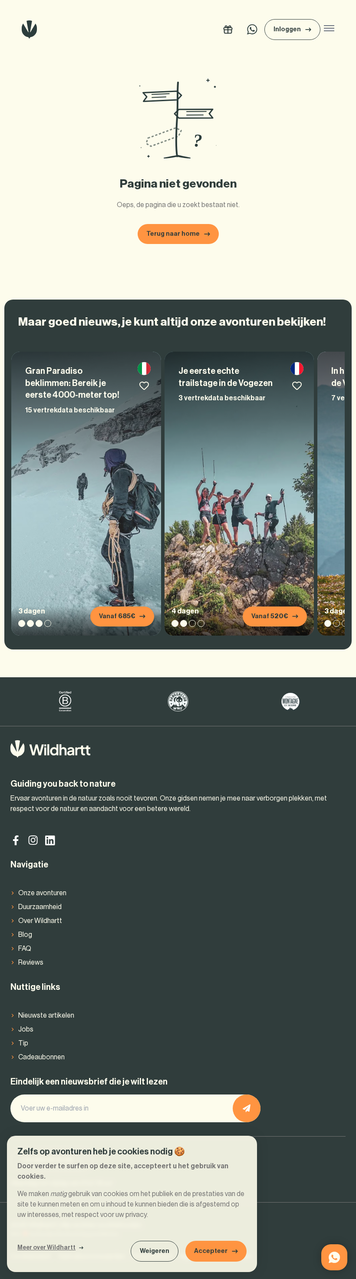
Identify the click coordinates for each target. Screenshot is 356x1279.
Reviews (30, 962)
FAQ (24, 948)
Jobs (25, 1029)
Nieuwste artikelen (46, 1015)
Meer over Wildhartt (46, 1248)
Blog (25, 934)
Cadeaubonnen (41, 1057)
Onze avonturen (42, 893)
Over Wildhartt (40, 920)
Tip (23, 1043)
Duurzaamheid (40, 906)
